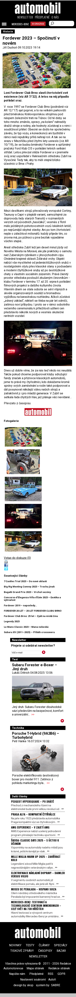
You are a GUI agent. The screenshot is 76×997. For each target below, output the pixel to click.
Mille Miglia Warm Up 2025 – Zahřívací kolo (35, 858)
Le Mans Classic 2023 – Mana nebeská (26, 627)
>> (32, 714)
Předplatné (42, 17)
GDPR (61, 974)
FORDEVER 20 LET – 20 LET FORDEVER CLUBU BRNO (32, 610)
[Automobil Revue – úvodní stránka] (38, 29)
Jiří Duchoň (10, 47)
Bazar (61, 950)
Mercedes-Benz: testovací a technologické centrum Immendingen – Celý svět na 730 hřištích (36, 905)
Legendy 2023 (12, 621)
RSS (50, 974)
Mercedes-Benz (20, 24)
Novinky (15, 945)
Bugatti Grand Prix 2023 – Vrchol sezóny (27, 592)
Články (44, 945)
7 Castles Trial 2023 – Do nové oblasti (25, 581)
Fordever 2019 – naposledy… (20, 605)
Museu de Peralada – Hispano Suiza (33, 889)
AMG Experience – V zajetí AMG (30, 827)
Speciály (60, 945)
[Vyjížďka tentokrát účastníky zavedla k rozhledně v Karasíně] (23, 437)
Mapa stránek (35, 968)
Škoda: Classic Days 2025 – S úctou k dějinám (35, 842)
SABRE (55, 985)
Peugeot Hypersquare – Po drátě (32, 801)
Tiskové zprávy (22, 950)
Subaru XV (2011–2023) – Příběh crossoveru (29, 632)
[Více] (62, 721)
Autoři (52, 979)
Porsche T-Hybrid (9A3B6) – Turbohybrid (35, 735)
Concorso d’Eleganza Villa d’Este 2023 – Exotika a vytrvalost (32, 598)
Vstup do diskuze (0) (17, 558)
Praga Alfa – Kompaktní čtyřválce (33, 814)
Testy (30, 945)
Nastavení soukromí (33, 979)
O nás (55, 17)
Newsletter (25, 17)
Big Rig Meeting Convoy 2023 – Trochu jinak (29, 586)
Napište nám (17, 974)
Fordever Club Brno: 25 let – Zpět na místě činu (31, 616)
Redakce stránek (59, 968)
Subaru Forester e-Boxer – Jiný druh (34, 667)
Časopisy (45, 950)
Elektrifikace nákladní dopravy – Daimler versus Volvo (38, 874)
